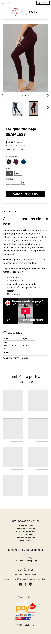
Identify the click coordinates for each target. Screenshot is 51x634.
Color (13, 157)
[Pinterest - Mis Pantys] (30, 584)
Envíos (6, 353)
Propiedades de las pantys (25, 560)
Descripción (9, 211)
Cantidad (9, 179)
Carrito (44, 3)
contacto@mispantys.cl (25, 574)
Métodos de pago (25, 535)
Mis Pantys (29, 625)
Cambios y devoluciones (16, 358)
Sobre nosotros (25, 541)
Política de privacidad (25, 532)
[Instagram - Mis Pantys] (25, 584)
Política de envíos (25, 526)
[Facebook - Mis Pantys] (20, 584)
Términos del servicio (25, 538)
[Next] (48, 95)
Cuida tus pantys (25, 557)
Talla (8, 169)
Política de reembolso (25, 529)
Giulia (8, 138)
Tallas (25, 554)
